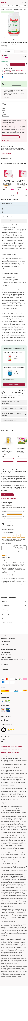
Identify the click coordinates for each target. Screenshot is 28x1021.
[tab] (13, 39)
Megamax (4, 112)
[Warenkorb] (22, 2)
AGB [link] (16, 746)
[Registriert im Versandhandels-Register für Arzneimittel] (7, 702)
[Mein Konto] (19, 2)
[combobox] (14, 6)
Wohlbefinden (9, 9)
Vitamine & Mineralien (18, 9)
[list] (14, 24)
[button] (11, 137)
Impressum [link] (3, 752)
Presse (12, 746)
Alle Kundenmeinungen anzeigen (8, 498)
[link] (3, 710)
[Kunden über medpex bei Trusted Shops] (8, 730)
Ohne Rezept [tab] (7, 51)
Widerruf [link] (20, 746)
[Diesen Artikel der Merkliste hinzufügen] (26, 64)
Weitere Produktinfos (8, 212)
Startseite (2, 9)
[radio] (2, 55)
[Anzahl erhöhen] (6, 64)
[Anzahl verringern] (2, 64)
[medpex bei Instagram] (4, 720)
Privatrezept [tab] (20, 51)
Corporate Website (5, 746)
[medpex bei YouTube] (7, 720)
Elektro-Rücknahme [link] (12, 749)
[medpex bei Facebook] (2, 720)
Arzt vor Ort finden (5, 140)
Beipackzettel (6, 207)
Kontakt (20, 749)
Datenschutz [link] (4, 749)
